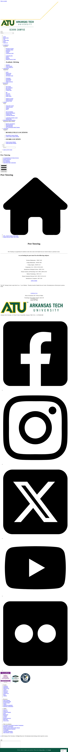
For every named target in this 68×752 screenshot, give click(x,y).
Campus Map (6, 40)
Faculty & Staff (6, 702)
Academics (5, 45)
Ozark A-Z (5, 42)
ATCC (7, 109)
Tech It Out (8, 80)
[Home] (35, 234)
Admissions (5, 68)
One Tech (8, 93)
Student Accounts (9, 98)
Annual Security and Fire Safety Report (11, 727)
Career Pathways (9, 67)
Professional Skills (7, 701)
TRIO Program (9, 66)
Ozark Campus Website (11, 142)
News (4, 41)
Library (7, 57)
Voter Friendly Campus (8, 732)
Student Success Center (11, 59)
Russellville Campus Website (12, 135)
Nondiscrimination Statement (9, 729)
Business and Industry (10, 113)
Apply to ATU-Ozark (7, 149)
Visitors (4, 704)
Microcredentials (9, 125)
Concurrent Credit (9, 53)
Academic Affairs (9, 49)
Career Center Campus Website (12, 136)
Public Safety (8, 96)
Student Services (9, 99)
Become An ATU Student (45, 738)
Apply (4, 36)
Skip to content (4, 1)
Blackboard (8, 88)
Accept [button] (49, 749)
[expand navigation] (3, 144)
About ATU (5, 690)
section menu (3, 171)
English (62, 750)
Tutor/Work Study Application (9, 162)
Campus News (9, 114)
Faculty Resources (7, 159)
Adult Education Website (11, 143)
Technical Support (7, 712)
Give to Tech (6, 720)
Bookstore (8, 51)
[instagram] (35, 464)
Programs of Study (10, 48)
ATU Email (8, 86)
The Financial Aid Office (33, 738)
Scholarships (8, 79)
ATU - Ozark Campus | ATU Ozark (10, 235)
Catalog (7, 52)
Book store (5, 719)
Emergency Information (8, 706)
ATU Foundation (9, 111)
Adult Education (9, 107)
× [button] (66, 749)
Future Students (6, 700)
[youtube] (35, 596)
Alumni (7, 108)
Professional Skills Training (9, 120)
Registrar (8, 58)
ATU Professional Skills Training (13, 127)
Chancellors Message (10, 115)
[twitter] (35, 538)
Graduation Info (9, 55)
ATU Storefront (9, 87)
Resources (5, 82)
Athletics (5, 695)
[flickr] (35, 670)
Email (4, 713)
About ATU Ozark (10, 105)
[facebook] (35, 390)
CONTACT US (34, 293)
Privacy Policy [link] (42, 749)
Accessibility (6, 730)
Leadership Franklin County (12, 117)
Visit (4, 39)
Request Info (6, 37)
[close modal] (1, 740)
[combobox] (63, 750)
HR (6, 92)
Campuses (5, 128)
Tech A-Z (5, 709)
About (4, 102)
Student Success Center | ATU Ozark (11, 237)
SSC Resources (6, 160)
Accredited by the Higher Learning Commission (13, 725)
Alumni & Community (8, 705)
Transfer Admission (22, 738)
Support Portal (9, 101)
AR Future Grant (9, 75)
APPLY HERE (34, 280)
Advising (8, 64)
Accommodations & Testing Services (11, 157)
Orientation (8, 78)
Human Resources (7, 718)
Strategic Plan (9, 119)
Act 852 (5, 717)
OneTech (5, 715)
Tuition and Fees (9, 81)
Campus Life (6, 693)
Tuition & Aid (6, 688)
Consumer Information (8, 731)
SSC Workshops (6, 161)
